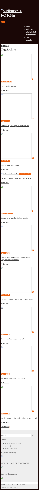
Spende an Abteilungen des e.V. (12, 339)
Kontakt (29, 40)
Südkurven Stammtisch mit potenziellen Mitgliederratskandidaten (15, 259)
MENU (3, 22)
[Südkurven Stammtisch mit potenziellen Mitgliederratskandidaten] (16, 250)
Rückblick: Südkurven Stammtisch (13, 378)
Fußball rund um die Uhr (10, 165)
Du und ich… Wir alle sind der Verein (14, 218)
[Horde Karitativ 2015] (16, 79)
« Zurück (4, 427)
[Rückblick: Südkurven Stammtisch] (16, 371)
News (28, 26)
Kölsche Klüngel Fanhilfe (13, 443)
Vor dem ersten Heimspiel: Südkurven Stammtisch (19, 418)
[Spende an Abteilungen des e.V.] (16, 332)
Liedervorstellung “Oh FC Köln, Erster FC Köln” (17, 178)
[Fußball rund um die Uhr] (16, 158)
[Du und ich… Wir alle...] (16, 211)
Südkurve (29, 29)
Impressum (14, 487)
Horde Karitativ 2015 (8, 86)
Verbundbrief (31, 35)
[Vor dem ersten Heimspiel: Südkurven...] (16, 411)
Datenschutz (5, 487)
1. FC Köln (8, 446)
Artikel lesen (5, 90)
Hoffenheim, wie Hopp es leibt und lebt (15, 126)
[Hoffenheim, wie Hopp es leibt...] (16, 118)
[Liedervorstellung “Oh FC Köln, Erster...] (10, 174)
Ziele (27, 37)
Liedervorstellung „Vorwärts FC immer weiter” (17, 299)
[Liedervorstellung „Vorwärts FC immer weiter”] (16, 292)
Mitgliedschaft (31, 32)
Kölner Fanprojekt (11, 448)
